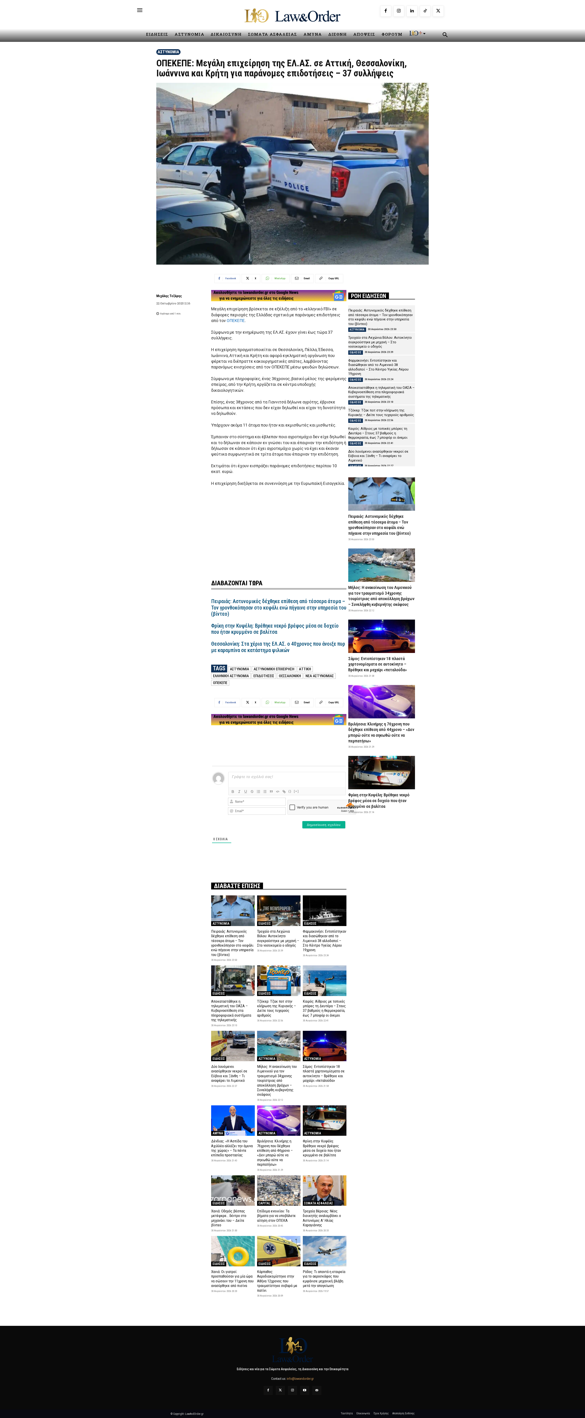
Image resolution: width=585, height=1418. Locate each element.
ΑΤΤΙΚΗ (305, 669)
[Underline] (245, 791)
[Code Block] (277, 791)
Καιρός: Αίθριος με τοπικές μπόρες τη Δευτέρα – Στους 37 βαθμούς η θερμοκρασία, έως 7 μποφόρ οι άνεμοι (324, 1008)
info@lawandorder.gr (300, 1378)
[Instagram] (399, 11)
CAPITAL (264, 1203)
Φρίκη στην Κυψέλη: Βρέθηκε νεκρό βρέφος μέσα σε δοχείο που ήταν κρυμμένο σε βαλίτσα (275, 629)
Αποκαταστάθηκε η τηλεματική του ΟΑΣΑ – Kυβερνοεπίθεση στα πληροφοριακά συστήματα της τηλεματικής (231, 1010)
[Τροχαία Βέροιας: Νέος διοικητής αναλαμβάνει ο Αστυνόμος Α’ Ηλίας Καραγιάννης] (324, 1190)
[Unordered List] (265, 791)
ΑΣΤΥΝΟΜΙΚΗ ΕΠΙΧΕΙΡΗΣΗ (274, 669)
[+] (296, 791)
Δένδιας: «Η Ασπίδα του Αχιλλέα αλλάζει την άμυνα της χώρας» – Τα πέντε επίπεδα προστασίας (232, 1148)
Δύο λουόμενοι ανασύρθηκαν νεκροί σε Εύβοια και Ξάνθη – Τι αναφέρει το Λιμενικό (229, 1073)
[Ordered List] (258, 791)
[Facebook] (385, 11)
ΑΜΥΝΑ (218, 1133)
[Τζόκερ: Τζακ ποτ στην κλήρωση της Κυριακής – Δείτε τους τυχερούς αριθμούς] (279, 980)
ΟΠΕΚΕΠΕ (236, 320)
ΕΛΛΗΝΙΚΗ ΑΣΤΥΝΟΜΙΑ (231, 676)
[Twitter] (280, 1390)
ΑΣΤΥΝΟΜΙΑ (168, 51)
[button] (445, 35)
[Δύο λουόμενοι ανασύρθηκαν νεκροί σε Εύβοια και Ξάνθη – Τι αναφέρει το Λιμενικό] (233, 1046)
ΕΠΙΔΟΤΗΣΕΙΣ (263, 676)
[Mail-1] (316, 1390)
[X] (438, 11)
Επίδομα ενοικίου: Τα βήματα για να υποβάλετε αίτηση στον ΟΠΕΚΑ (276, 1216)
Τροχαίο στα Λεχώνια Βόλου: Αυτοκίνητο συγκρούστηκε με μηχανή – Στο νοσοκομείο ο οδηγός (278, 938)
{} (290, 791)
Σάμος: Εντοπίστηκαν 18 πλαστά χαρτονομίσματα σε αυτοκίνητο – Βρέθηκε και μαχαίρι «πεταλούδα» (324, 1073)
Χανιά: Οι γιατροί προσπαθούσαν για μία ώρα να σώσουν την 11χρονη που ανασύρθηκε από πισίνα (232, 1278)
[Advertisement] (278, 530)
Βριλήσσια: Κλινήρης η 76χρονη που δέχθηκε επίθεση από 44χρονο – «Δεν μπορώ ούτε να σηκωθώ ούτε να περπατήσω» (275, 1153)
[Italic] (239, 791)
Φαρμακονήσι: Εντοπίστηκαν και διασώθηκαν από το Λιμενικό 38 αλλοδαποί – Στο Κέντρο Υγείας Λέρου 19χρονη (324, 940)
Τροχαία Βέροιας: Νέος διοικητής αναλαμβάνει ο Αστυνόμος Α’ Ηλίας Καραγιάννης (322, 1218)
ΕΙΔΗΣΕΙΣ (264, 923)
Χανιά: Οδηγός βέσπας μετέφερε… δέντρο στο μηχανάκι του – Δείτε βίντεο (228, 1218)
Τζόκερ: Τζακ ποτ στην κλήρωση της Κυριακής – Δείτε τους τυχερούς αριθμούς (276, 1008)
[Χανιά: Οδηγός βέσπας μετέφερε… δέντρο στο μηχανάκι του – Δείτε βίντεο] (233, 1190)
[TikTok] (425, 11)
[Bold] (233, 791)
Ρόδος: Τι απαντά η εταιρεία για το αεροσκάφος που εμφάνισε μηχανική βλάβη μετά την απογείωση (324, 1278)
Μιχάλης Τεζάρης (169, 296)
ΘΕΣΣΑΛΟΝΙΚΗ (290, 676)
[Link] (284, 791)
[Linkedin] (412, 11)
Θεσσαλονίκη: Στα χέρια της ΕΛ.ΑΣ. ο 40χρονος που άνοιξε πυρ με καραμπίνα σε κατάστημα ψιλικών (278, 647)
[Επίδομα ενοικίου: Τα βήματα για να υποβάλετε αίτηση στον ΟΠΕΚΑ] (279, 1190)
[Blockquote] (271, 791)
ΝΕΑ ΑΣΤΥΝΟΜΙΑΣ (320, 676)
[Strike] (252, 791)
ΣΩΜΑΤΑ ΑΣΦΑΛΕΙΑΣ (318, 1203)
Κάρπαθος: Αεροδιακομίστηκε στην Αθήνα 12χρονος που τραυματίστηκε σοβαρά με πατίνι (277, 1281)
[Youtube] (304, 1390)
